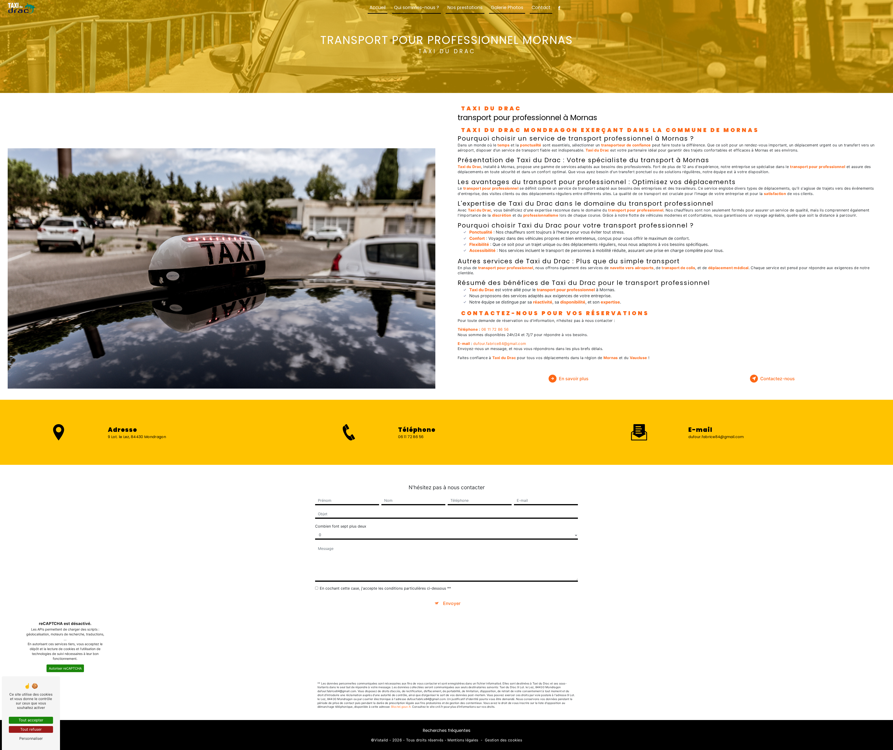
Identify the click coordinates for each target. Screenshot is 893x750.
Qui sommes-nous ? (416, 7)
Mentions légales (462, 740)
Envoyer (451, 603)
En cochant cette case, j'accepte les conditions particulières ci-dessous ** (385, 588)
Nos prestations (465, 7)
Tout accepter (31, 720)
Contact (541, 7)
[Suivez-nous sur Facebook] (559, 8)
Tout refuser (31, 729)
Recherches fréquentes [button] (446, 730)
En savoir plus (573, 378)
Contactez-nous (777, 378)
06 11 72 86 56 (495, 329)
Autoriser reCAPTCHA (65, 668)
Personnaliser (31, 738)
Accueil (378, 7)
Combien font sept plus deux (340, 526)
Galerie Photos (507, 7)
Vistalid (381, 740)
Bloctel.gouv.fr (401, 706)
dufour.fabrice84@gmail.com (499, 343)
